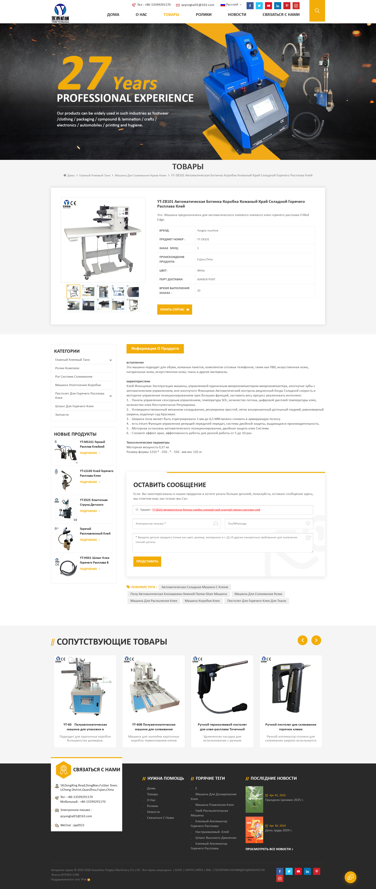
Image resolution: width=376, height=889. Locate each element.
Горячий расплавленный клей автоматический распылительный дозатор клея (95, 531)
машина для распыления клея (153, 601)
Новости (237, 15)
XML (209, 870)
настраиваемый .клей (212, 832)
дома (151, 788)
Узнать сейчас (172, 310)
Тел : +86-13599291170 (154, 5)
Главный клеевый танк (94, 175)
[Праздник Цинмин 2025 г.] (254, 799)
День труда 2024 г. (278, 830)
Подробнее (88, 453)
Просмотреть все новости (268, 849)
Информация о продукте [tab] (155, 348)
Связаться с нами (281, 15)
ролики (204, 15)
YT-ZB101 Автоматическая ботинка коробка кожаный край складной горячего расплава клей (206, 509)
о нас (141, 15)
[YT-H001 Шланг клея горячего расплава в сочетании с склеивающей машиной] (66, 568)
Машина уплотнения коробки (78, 385)
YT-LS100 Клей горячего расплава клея (96, 473)
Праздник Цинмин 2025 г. (284, 800)
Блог (178, 870)
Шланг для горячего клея (74, 406)
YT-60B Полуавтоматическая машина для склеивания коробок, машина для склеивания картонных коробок (154, 727)
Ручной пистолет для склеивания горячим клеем (290, 727)
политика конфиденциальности (239, 870)
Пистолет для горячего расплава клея (79, 396)
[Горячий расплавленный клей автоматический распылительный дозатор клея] (66, 539)
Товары (171, 15)
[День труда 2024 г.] (254, 830)
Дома (113, 15)
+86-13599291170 (80, 797)
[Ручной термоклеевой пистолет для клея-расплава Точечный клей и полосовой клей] (222, 686)
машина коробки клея (202, 601)
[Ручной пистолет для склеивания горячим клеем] (291, 686)
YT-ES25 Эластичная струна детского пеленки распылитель (96, 502)
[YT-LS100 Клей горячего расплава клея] (66, 481)
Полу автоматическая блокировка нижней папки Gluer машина (178, 594)
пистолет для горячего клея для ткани (256, 601)
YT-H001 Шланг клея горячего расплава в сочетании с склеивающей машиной (94, 560)
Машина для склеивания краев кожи (140, 175)
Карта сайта (194, 870)
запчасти (62, 415)
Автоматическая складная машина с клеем (195, 587)
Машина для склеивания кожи (258, 594)
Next (316, 640)
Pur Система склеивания (73, 377)
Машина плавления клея (214, 805)
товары (152, 794)
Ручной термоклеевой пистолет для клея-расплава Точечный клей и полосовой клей (222, 727)
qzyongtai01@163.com (197, 5)
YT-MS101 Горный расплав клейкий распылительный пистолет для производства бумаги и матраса (95, 444)
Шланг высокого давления (215, 838)
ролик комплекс (67, 368)
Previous (302, 640)
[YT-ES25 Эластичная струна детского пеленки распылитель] (66, 510)
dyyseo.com (70, 874)
